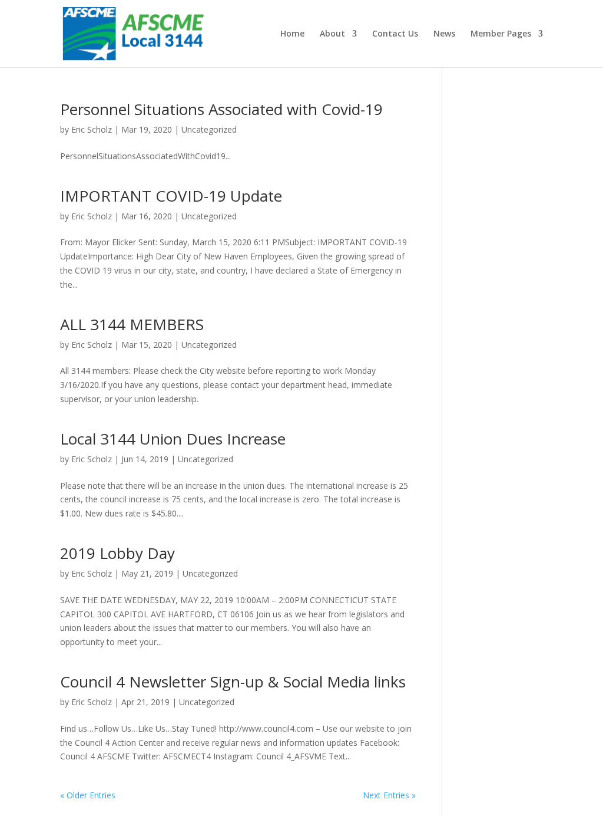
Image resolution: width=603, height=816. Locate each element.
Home (292, 34)
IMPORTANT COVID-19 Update (171, 195)
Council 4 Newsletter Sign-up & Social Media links (233, 681)
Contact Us (395, 34)
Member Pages (501, 34)
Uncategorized (209, 129)
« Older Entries (87, 795)
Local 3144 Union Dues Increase (173, 438)
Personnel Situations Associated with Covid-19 (221, 109)
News (444, 34)
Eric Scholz (91, 129)
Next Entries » (389, 795)
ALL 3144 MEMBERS (132, 324)
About (332, 34)
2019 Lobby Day (117, 553)
